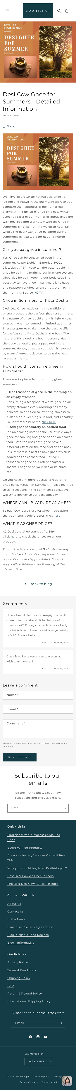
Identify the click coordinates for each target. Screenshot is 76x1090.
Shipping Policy (18, 978)
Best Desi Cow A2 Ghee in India (30, 876)
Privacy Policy (17, 962)
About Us (14, 903)
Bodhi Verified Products (24, 847)
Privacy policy (61, 1076)
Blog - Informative (20, 942)
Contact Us (15, 911)
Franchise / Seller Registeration (30, 927)
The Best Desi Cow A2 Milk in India (32, 883)
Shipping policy (51, 1082)
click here (49, 422)
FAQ (10, 985)
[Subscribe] (64, 808)
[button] (7, 11)
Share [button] (10, 126)
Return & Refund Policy (24, 993)
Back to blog (41, 584)
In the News (16, 919)
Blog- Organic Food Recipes (28, 935)
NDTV (38, 292)
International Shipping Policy (28, 1001)
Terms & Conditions (21, 970)
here (56, 515)
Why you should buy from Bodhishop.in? (37, 868)
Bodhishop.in (23, 1076)
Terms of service (29, 1082)
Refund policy (42, 1076)
